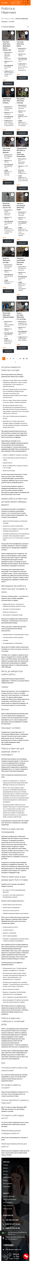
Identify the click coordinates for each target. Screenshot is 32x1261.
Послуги (5, 1171)
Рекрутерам (6, 1186)
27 (20, 358)
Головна (5, 1165)
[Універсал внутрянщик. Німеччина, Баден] (22, 197)
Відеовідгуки (7, 1177)
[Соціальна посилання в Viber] (26, 5)
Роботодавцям (7, 1183)
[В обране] (12, 33)
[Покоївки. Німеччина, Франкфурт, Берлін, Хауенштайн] (8, 35)
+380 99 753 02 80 (12, 1228)
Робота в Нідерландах (9, 1199)
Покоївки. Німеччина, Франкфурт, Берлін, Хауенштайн (7, 46)
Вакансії (5, 1168)
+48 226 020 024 (11, 1220)
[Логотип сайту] (15, 2)
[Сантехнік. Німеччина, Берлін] (22, 35)
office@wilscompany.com (13, 1249)
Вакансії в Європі (10, 18)
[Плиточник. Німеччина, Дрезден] (8, 142)
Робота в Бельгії (8, 1205)
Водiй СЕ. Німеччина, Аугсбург (6, 260)
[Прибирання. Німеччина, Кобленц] (8, 92)
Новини (5, 1180)
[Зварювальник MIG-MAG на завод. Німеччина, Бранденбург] (22, 142)
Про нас (5, 1174)
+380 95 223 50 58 (12, 1224)
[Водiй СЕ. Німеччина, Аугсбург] (8, 252)
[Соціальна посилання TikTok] (26, 3)
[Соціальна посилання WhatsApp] (23, 3)
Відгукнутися (8, 83)
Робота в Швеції (8, 1202)
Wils (2, 18)
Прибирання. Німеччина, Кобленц (7, 101)
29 (27, 358)
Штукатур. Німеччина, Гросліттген (7, 205)
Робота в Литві (7, 1208)
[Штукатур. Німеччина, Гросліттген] (8, 197)
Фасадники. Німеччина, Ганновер (21, 101)
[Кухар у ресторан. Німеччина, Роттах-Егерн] (22, 307)
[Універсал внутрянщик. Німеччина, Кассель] (22, 252)
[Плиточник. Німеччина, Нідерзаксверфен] (8, 307)
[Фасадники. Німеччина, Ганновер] (22, 92)
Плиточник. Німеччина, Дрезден (7, 150)
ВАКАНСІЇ (6, 1193)
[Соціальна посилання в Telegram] (28, 3)
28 (23, 358)
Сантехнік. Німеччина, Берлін (20, 44)
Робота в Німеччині (8, 1196)
